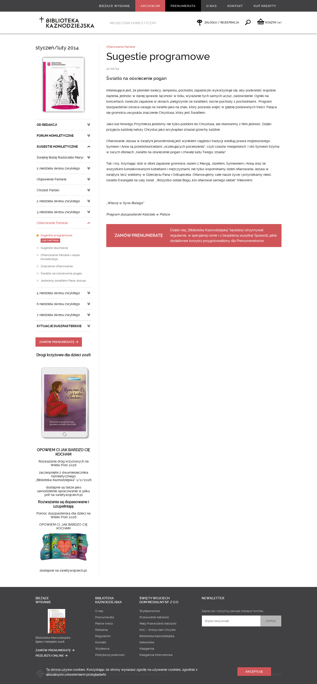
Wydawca (102, 648)
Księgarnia (146, 648)
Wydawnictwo (149, 611)
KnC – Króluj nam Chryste (157, 630)
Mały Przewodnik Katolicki (157, 623)
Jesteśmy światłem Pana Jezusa (63, 280)
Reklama (101, 630)
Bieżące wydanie (114, 6)
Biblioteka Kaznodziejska (53, 637)
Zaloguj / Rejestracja (221, 22)
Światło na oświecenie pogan (61, 273)
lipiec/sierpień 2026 (50, 641)
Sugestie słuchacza (54, 248)
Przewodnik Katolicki (154, 617)
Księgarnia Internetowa (155, 655)
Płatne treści (104, 623)
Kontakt (235, 6)
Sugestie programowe (56, 238)
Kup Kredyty (265, 6)
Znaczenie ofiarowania (57, 266)
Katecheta (146, 642)
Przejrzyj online (50, 655)
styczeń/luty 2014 (57, 48)
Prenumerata (183, 6)
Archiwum (150, 6)
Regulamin (103, 636)
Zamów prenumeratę (56, 342)
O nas (211, 6)
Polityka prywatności (110, 655)
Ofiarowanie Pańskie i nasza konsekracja (60, 257)
